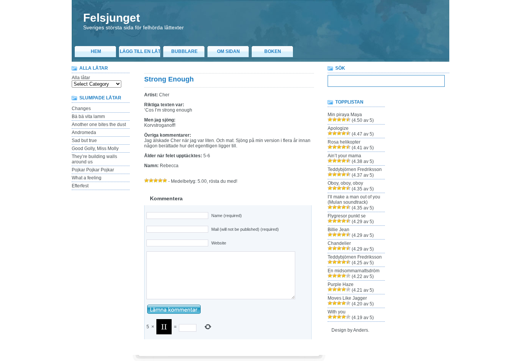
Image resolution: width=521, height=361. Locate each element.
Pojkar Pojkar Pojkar (93, 170)
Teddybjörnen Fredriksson (355, 169)
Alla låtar (81, 77)
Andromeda (84, 132)
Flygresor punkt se (347, 216)
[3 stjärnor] (155, 180)
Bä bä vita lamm (88, 116)
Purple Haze (341, 284)
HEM (96, 51)
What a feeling (86, 177)
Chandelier (339, 243)
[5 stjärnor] (164, 180)
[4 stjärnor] (160, 180)
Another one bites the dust (99, 124)
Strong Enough (169, 79)
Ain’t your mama (344, 155)
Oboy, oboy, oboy (345, 183)
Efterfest (80, 185)
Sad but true (84, 140)
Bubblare (184, 51)
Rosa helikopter (344, 142)
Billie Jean (338, 229)
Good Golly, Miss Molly (95, 148)
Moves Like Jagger (347, 298)
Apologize (338, 128)
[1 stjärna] (146, 180)
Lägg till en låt (140, 51)
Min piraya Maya (345, 114)
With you (337, 312)
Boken (272, 51)
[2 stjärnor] (151, 180)
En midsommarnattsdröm (353, 270)
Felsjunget (111, 17)
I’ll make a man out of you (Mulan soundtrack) (354, 199)
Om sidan (228, 51)
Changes (81, 108)
